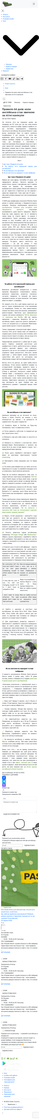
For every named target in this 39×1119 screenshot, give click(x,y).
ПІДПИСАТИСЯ (29, 845)
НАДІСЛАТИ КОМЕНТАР (11, 814)
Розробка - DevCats (11, 1113)
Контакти (7, 1090)
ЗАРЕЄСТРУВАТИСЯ (9, 961)
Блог (5, 1073)
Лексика (9, 64)
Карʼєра (6, 1088)
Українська (12, 1104)
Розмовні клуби (9, 1077)
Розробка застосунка (11, 1115)
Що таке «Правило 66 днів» (13, 164)
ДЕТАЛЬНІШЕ (5, 952)
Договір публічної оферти (13, 1109)
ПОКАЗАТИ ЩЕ (9, 1031)
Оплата (6, 1085)
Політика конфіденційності (13, 1107)
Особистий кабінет (11, 1075)
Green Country (10, 84)
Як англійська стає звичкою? (14, 171)
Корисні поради (11, 66)
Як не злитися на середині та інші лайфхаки (19, 173)
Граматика (9, 69)
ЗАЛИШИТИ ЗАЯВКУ (8, 75)
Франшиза (8, 1092)
